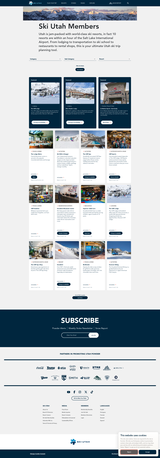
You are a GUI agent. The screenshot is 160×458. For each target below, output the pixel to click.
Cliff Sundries (35, 208)
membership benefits (86, 409)
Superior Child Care (89, 208)
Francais (102, 415)
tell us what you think (80, 398)
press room (65, 409)
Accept (147, 452)
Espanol (102, 420)
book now (106, 122)
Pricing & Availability (40, 122)
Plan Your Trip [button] (52, 3)
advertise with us (47, 420)
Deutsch (102, 418)
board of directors (48, 412)
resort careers (47, 415)
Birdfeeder (86, 265)
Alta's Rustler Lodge (71, 108)
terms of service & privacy (50, 423)
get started (80, 69)
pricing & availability (90, 177)
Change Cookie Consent (37, 454)
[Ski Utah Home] (35, 3)
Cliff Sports (112, 154)
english (102, 409)
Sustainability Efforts (67, 420)
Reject (129, 452)
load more (80, 297)
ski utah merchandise (48, 418)
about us (45, 409)
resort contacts (66, 415)
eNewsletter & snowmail (68, 418)
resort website (60, 281)
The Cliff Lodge (35, 108)
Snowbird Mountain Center (65, 208)
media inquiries (66, 412)
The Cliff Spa (87, 154)
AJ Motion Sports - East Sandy (108, 108)
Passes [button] (83, 3)
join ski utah (84, 412)
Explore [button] (92, 3)
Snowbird (60, 265)
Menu (34, 177)
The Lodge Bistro (36, 154)
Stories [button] (73, 3)
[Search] (128, 3)
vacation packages (63, 233)
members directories (86, 415)
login (82, 418)
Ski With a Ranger (63, 154)
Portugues (103, 412)
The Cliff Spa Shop (37, 265)
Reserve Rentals (114, 177)
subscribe (93, 335)
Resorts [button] (63, 3)
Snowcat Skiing (114, 265)
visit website (33, 174)
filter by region (80, 65)
